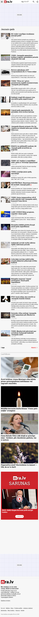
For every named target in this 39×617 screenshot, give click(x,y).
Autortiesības (4, 610)
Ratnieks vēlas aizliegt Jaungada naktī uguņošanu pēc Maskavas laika (23, 315)
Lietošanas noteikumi (28, 608)
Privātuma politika (18, 608)
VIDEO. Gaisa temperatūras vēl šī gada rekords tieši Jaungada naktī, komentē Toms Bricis (24, 199)
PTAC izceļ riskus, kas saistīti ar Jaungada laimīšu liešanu (23, 297)
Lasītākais (5, 354)
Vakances (17, 610)
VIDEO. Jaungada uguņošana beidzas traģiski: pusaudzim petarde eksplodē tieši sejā (24, 57)
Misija (12, 608)
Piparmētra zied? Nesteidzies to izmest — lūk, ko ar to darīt (19, 466)
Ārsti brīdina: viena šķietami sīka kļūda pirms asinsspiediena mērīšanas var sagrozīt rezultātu (18, 381)
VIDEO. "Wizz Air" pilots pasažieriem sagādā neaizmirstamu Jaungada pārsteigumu (24, 82)
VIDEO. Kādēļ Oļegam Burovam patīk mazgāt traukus (17, 511)
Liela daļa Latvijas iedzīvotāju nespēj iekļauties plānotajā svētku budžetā (24, 260)
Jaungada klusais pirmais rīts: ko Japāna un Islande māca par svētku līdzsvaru (24, 128)
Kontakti (22, 610)
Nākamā (34, 348)
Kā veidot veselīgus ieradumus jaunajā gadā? (22, 35)
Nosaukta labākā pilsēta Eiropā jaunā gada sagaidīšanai (23, 225)
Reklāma (8, 608)
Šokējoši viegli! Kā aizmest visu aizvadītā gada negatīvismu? (23, 98)
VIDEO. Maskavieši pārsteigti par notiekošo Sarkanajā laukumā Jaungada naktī (23, 333)
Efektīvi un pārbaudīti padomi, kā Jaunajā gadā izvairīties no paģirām (23, 147)
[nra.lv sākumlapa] (8, 2)
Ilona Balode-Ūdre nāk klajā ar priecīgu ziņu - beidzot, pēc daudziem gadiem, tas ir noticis (18, 438)
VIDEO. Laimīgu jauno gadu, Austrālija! (21, 172)
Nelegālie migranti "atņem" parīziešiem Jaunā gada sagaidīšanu (21, 280)
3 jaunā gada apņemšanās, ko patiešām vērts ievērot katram (22, 111)
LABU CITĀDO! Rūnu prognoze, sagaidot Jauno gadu (22, 213)
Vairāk (20, 516)
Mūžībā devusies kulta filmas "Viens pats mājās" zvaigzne (19, 409)
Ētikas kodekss (11, 610)
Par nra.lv (3, 608)
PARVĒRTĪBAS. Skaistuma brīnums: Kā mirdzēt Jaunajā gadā (24, 183)
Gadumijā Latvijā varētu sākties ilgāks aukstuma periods (23, 243)
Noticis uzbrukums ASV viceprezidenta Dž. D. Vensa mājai (23, 71)
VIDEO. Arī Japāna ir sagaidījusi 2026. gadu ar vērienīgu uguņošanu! (24, 161)
